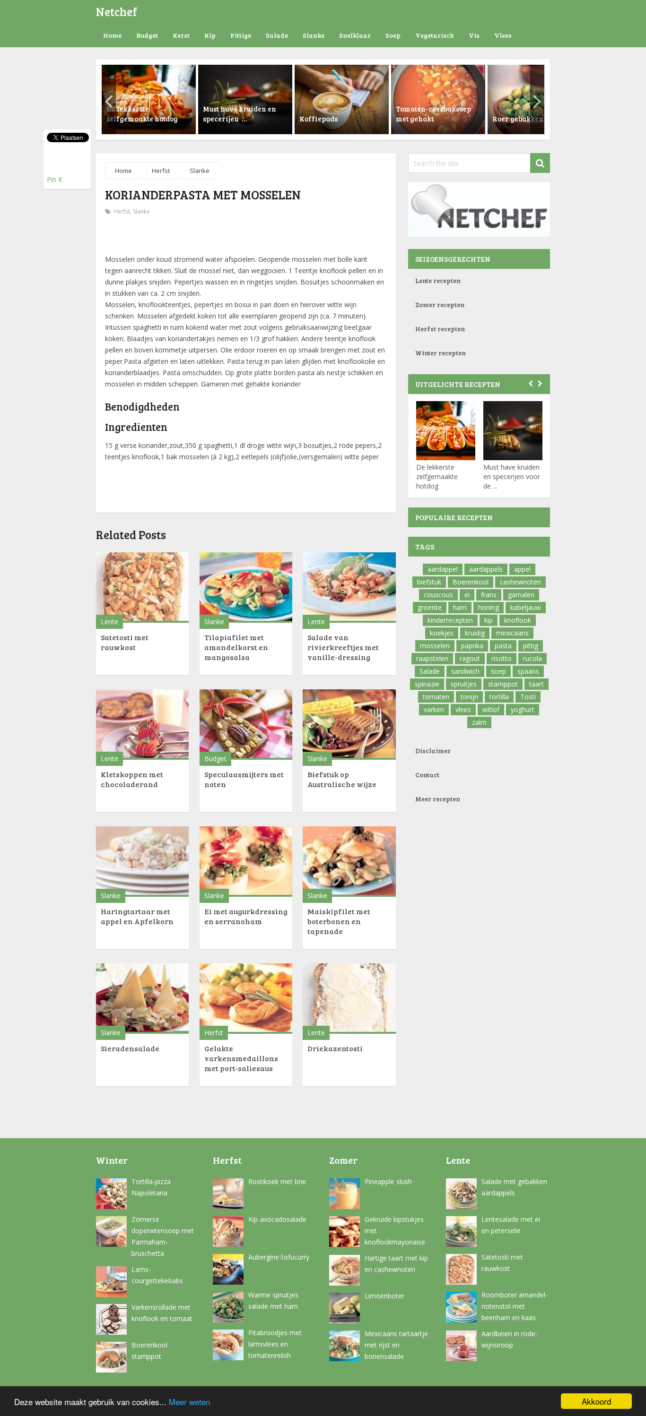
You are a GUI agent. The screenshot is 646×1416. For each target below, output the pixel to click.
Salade (277, 35)
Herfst (161, 170)
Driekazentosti (335, 1048)
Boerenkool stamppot (149, 1350)
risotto (501, 658)
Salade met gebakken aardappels (514, 1187)
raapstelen (432, 658)
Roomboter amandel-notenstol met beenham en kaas (514, 1306)
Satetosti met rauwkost (124, 642)
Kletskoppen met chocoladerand (132, 779)
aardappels (486, 569)
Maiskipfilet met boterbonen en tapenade (338, 921)
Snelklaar (355, 35)
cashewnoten (520, 581)
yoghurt (522, 709)
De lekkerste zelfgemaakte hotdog (437, 476)
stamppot (503, 683)
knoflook (517, 620)
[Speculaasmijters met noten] (246, 724)
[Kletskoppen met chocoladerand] (142, 724)
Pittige (240, 35)
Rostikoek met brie (277, 1181)
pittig (530, 645)
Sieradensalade (130, 1048)
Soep (393, 35)
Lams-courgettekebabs (157, 1275)
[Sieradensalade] (142, 998)
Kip (210, 35)
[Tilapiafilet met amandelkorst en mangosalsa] (246, 587)
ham (460, 607)
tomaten (436, 696)
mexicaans (512, 632)
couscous (438, 594)
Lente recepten (438, 280)
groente (430, 607)
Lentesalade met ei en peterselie (510, 1225)
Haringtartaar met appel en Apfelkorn (137, 916)
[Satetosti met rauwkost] (142, 587)
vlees (463, 709)
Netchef (116, 11)
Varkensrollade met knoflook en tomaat (161, 1313)
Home (112, 35)
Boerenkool (471, 581)
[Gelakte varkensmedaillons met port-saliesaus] (246, 998)
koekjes (442, 632)
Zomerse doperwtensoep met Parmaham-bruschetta (162, 1236)
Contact (427, 774)
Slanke (313, 35)
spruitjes (464, 683)
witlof (490, 709)
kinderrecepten (450, 620)
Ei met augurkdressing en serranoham (246, 916)
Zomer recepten (439, 304)
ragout (470, 658)
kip (488, 620)
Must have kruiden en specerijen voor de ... (511, 476)
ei (467, 594)
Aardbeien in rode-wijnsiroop (509, 1339)
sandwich (465, 671)
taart (536, 683)
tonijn (469, 696)
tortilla (499, 696)
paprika (472, 645)
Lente (109, 621)
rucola (532, 658)
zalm (479, 722)
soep (498, 671)
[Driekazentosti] (349, 998)
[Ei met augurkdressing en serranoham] (246, 861)
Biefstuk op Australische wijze (341, 779)
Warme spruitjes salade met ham (273, 1300)
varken (434, 709)
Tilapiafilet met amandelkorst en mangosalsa (236, 647)
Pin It (54, 179)
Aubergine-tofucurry (278, 1257)
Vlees (503, 35)
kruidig (475, 632)
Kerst (181, 35)
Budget (147, 35)
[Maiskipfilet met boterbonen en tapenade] (349, 861)
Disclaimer (433, 750)
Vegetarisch (434, 35)
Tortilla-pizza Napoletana (151, 1187)
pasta (503, 645)
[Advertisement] (246, 236)
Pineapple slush (388, 1181)
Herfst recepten (440, 328)
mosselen (435, 645)
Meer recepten (437, 798)
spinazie (427, 683)
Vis (474, 35)
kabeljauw (525, 607)
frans (489, 594)
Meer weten (189, 1401)
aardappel (443, 569)
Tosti (528, 696)
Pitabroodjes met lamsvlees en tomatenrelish (275, 1344)
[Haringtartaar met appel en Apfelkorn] (142, 861)
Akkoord (596, 1401)
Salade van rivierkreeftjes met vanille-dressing (343, 647)
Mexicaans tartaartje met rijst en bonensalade (396, 1345)
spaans (528, 671)
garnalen (521, 594)
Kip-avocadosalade (277, 1219)
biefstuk (429, 581)
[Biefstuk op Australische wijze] (349, 724)
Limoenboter (384, 1295)
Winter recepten (440, 352)
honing (488, 607)
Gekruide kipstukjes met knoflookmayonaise (395, 1230)
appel (522, 569)
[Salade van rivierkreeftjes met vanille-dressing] (349, 587)
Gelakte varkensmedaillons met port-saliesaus (241, 1058)
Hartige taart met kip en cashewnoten (396, 1263)
